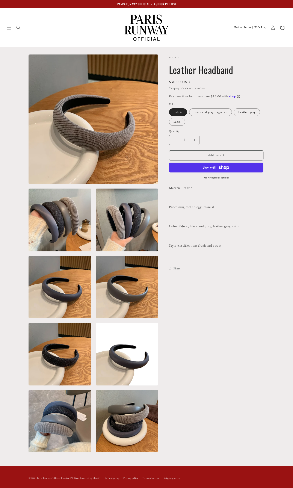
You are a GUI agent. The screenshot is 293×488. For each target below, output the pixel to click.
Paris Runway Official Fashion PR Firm (58, 478)
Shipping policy (172, 477)
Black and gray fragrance (210, 112)
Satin (177, 122)
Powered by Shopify (90, 478)
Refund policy (112, 477)
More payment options (216, 177)
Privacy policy (130, 477)
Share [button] (177, 268)
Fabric (178, 112)
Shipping (174, 88)
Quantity (174, 131)
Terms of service (151, 477)
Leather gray (246, 112)
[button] (9, 27)
